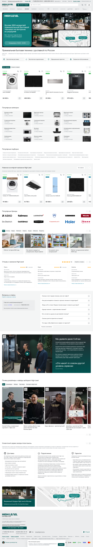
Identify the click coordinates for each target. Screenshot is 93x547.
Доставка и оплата (46, 536)
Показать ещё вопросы (46, 326)
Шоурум (27, 1)
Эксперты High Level (31, 384)
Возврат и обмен (62, 536)
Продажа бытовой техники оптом (46, 538)
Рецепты (41, 230)
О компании (54, 536)
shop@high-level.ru (40, 532)
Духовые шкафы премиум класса (9, 157)
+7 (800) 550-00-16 (25, 305)
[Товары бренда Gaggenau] (34, 9)
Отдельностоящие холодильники (9, 152)
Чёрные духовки (85, 157)
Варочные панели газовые (77, 152)
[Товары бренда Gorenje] (70, 9)
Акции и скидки (76, 1)
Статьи (8, 230)
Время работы (57, 1)
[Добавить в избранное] (21, 71)
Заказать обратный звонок (21, 533)
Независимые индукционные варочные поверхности (45, 157)
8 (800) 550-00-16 (49, 1)
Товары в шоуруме (15, 536)
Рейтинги (18, 230)
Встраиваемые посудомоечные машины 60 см (23, 159)
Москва (4, 1)
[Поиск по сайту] (54, 5)
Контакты (22, 536)
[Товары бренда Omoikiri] (56, 9)
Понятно (61, 544)
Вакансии (70, 536)
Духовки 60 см (77, 157)
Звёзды (16, 384)
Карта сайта (34, 538)
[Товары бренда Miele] (27, 9)
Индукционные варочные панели (50, 152)
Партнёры (22, 384)
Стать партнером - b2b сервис (15, 527)
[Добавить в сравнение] (18, 71)
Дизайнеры (9, 384)
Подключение (46, 453)
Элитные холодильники (7, 159)
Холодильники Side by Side (23, 152)
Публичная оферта (11, 538)
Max (11, 305)
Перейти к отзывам (79, 261)
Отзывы (82, 536)
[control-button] (90, 67)
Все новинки (81, 167)
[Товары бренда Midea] (84, 9)
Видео (13, 230)
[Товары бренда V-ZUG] (48, 9)
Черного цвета (37, 159)
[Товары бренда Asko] (5, 9)
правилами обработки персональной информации (39, 544)
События (35, 230)
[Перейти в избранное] (85, 5)
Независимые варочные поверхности (65, 157)
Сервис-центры (37, 536)
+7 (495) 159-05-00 (38, 1)
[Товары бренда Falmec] (20, 9)
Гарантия (70, 1)
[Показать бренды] (90, 9)
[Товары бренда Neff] (77, 9)
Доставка (64, 1)
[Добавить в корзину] (20, 98)
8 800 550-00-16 (18, 522)
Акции (29, 230)
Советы (25, 230)
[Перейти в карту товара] (12, 81)
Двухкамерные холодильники (65, 152)
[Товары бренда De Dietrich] (12, 9)
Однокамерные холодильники (36, 152)
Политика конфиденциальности (23, 538)
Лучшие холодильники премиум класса (25, 157)
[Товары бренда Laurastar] (63, 9)
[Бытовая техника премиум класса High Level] (7, 5)
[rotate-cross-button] (89, 296)
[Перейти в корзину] (89, 5)
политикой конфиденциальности (50, 543)
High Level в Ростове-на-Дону (62, 538)
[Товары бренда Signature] (41, 9)
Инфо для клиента (85, 1)
